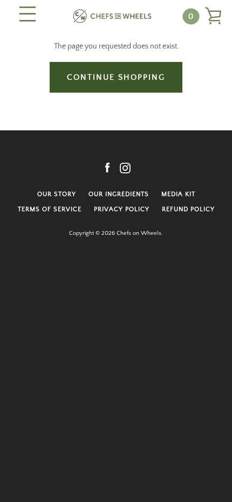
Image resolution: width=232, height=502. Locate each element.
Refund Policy (188, 209)
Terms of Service (49, 209)
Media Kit (178, 194)
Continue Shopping (116, 77)
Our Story (56, 194)
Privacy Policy (121, 209)
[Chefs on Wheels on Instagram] (125, 167)
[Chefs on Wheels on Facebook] (107, 167)
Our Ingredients (118, 194)
